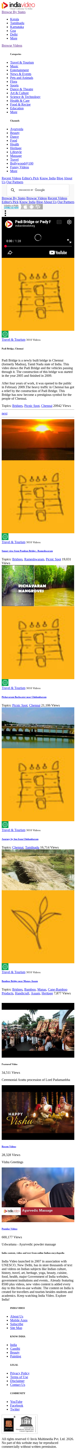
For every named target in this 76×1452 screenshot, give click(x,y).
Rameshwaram (34, 559)
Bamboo (30, 989)
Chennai (46, 406)
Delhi (14, 34)
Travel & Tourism (22, 62)
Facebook (16, 1405)
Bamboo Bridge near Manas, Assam (20, 981)
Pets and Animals (21, 78)
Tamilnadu (17, 23)
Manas (41, 989)
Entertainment (19, 70)
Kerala (14, 19)
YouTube (16, 1401)
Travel (14, 159)
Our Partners (14, 182)
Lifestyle (16, 152)
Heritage (16, 148)
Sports (14, 85)
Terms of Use (19, 1377)
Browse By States (14, 12)
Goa (13, 30)
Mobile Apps (18, 1320)
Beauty (15, 133)
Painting (15, 1356)
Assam (35, 993)
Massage (16, 156)
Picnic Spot (31, 406)
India (13, 1345)
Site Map (16, 1328)
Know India (48, 178)
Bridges (17, 406)
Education (17, 108)
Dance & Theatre (21, 89)
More (13, 38)
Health (14, 144)
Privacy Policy (20, 1373)
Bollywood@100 (21, 163)
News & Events (20, 74)
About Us (50, 202)
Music (14, 66)
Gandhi (15, 1348)
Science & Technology (25, 97)
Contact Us (17, 1384)
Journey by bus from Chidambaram (20, 839)
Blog (60, 178)
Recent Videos (11, 178)
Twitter (15, 1409)
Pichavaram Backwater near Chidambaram (24, 697)
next (4, 413)
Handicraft (22, 993)
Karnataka (17, 27)
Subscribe (16, 1324)
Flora (13, 81)
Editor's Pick (30, 178)
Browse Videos (12, 45)
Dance (14, 136)
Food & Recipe (20, 104)
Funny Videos (19, 167)
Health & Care (20, 100)
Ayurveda (16, 129)
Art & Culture (19, 93)
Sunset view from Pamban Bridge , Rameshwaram (27, 551)
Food (13, 140)
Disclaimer (17, 1381)
